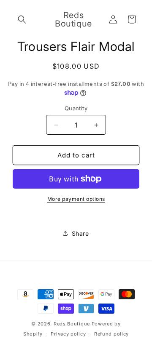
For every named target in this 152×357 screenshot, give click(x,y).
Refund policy (111, 334)
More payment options (76, 199)
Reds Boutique (72, 324)
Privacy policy (68, 334)
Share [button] (80, 233)
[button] (22, 19)
